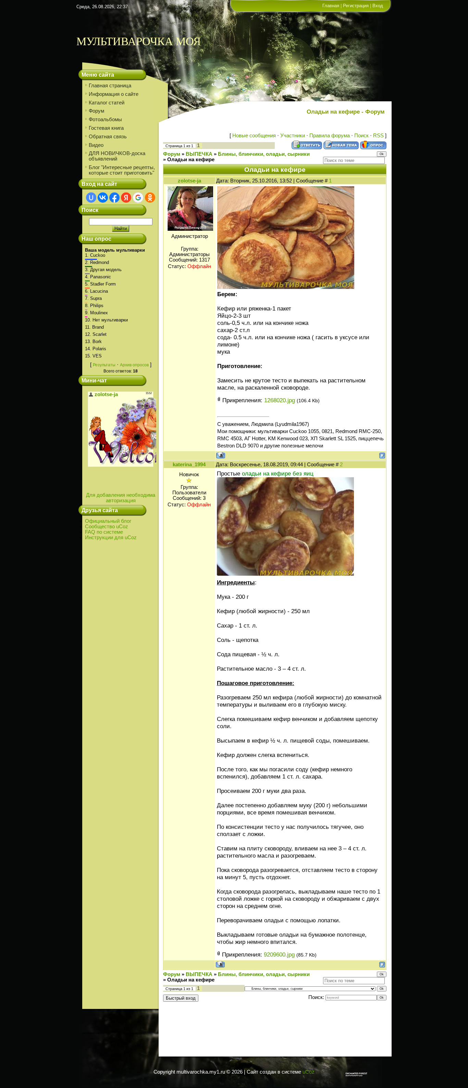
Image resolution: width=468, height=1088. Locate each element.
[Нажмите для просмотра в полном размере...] (285, 286)
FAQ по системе (104, 532)
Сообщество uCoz (106, 526)
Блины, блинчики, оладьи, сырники (264, 154)
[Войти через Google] (138, 197)
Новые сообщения (254, 135)
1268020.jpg (279, 400)
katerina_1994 (189, 464)
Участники (292, 135)
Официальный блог (108, 521)
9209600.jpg (279, 954)
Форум (171, 154)
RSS (378, 135)
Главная (330, 5)
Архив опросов (134, 365)
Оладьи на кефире (190, 159)
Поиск (361, 135)
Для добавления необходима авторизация (120, 497)
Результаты (104, 365)
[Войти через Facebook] (114, 197)
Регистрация (356, 5)
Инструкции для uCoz (111, 537)
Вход (377, 5)
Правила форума (329, 135)
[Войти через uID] (91, 197)
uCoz (309, 1072)
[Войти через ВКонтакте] (103, 197)
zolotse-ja (189, 181)
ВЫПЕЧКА (199, 154)
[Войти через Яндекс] (126, 197)
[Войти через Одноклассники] (150, 197)
